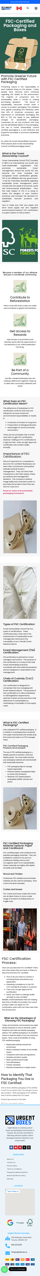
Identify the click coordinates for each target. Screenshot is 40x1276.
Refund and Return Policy (16, 1176)
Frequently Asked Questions (17, 1172)
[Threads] (24, 1147)
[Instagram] (29, 1147)
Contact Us (11, 1162)
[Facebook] (11, 1147)
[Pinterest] (20, 1147)
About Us (10, 1159)
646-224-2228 (16, 1245)
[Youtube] (16, 1147)
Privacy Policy (12, 1166)
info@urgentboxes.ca (19, 1252)
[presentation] (2, 2)
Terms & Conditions (14, 1169)
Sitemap (10, 1179)
